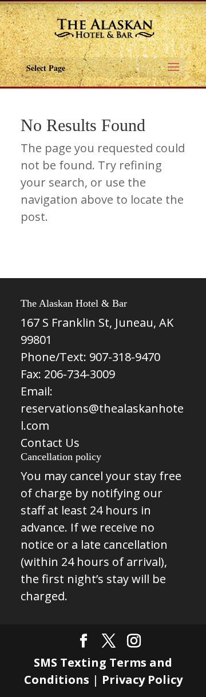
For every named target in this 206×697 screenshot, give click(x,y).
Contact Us (50, 442)
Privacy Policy (142, 679)
